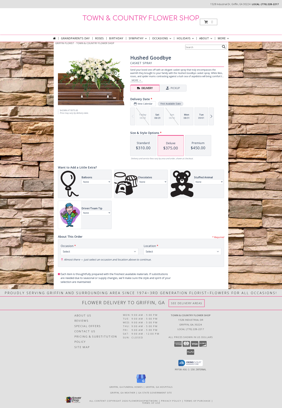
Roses (99, 38)
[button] (208, 22)
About (204, 38)
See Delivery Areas (186, 303)
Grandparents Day (75, 38)
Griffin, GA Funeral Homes (126, 386)
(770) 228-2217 (270, 4)
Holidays (183, 38)
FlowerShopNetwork (143, 400)
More (222, 38)
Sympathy (136, 38)
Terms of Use (151, 402)
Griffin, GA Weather (122, 392)
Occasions (160, 38)
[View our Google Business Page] (141, 383)
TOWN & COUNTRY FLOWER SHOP (140, 18)
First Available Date (170, 103)
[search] (224, 47)
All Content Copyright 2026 (108, 400)
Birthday (116, 38)
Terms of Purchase (197, 400)
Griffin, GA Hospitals (159, 386)
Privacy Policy (171, 400)
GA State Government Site (155, 392)
